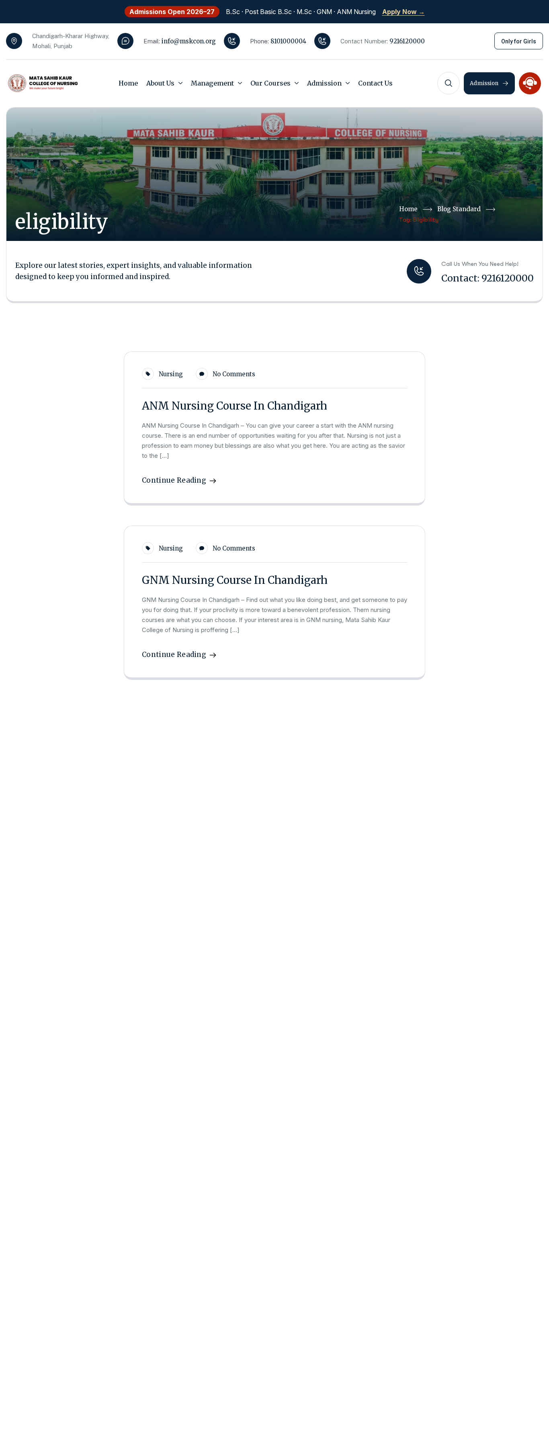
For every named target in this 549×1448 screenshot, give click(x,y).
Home (408, 209)
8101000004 (288, 41)
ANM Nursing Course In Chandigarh (234, 405)
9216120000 (407, 41)
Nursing (171, 374)
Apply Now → (403, 12)
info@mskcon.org (189, 41)
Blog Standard (459, 209)
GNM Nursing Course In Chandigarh (235, 580)
